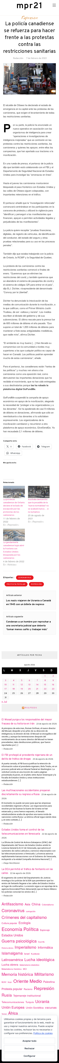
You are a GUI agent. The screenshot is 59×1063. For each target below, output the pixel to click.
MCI (25, 968)
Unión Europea (13, 1007)
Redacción (18, 58)
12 (22, 685)
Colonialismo (48, 904)
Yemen (4, 1014)
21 (37, 689)
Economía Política (20, 929)
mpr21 (29, 6)
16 (53, 685)
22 (45, 689)
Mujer (10, 982)
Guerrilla (41, 941)
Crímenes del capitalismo (24, 917)
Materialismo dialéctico (29, 965)
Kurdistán (35, 953)
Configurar (29, 1056)
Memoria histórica (17, 974)
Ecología (25, 922)
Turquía (29, 1002)
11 (13, 685)
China (36, 904)
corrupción (30, 911)
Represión (29, 18)
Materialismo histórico (12, 968)
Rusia (7, 995)
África (13, 1013)
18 (14, 689)
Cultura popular (9, 923)
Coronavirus (24, 578)
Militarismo (44, 974)
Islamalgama (12, 953)
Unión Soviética (35, 1007)
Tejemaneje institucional (27, 995)
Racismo (28, 989)
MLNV (4, 982)
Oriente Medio (27, 981)
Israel (27, 953)
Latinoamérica (12, 959)
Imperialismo (25, 947)
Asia (27, 904)
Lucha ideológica (39, 959)
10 (6, 685)
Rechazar (30, 1048)
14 (37, 685)
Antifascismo (12, 903)
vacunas (51, 1007)
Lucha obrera (10, 964)
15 (45, 685)
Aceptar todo (29, 1040)
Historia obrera (7, 948)
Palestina (49, 982)
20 (29, 689)
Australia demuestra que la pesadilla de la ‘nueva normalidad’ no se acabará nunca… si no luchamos (38, 505)
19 (22, 689)
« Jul (4, 702)
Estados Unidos (12, 935)
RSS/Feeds (31, 708)
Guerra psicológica (19, 941)
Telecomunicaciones (13, 1002)
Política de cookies (43, 1033)
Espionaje (45, 930)
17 (6, 689)
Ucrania (42, 1001)
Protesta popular (16, 584)
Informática (45, 947)
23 (53, 689)
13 (29, 685)
